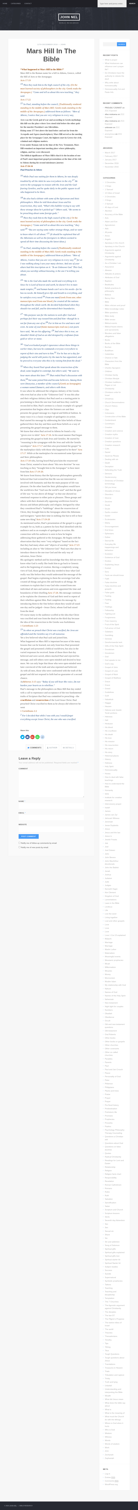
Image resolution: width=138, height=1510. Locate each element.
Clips (107, 409)
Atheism (108, 270)
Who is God (110, 1430)
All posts (108, 232)
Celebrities (109, 354)
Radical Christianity (113, 1157)
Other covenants (112, 1048)
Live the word (110, 914)
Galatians (109, 632)
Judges (108, 885)
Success (108, 1270)
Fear (107, 603)
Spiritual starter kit (112, 1259)
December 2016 (112, 163)
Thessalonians (111, 1336)
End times (109, 530)
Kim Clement (110, 892)
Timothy (108, 1340)
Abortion (108, 211)
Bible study (109, 316)
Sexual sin (109, 1231)
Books (107, 340)
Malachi (108, 939)
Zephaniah (109, 1458)
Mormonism (110, 978)
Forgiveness (110, 617)
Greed (107, 688)
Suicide (108, 1274)
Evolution (109, 554)
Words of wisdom (112, 1444)
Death (107, 463)
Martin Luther (110, 949)
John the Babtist (112, 867)
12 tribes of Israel (112, 193)
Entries (110, 1477)
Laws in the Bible (112, 903)
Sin (106, 1238)
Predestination (111, 1109)
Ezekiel (108, 568)
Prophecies (109, 1119)
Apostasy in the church (114, 243)
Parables (108, 1059)
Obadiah (108, 1013)
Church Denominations (114, 402)
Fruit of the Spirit (112, 624)
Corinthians (110, 424)
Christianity (109, 389)
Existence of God (112, 557)
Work (107, 1447)
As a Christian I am (113, 263)
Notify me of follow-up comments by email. (39, 843)
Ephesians (109, 533)
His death (109, 734)
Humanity (109, 790)
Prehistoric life (111, 1112)
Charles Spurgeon (112, 368)
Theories (108, 1333)
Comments (111, 1481)
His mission (110, 741)
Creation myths (111, 434)
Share (107, 1235)
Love (107, 924)
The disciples (110, 1312)
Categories (16, 3)
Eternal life (109, 541)
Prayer (108, 1098)
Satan (107, 1206)
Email (22, 813)
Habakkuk (109, 699)
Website (23, 825)
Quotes (108, 1153)
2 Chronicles (110, 197)
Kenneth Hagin (111, 889)
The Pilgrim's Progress (114, 1319)
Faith (107, 579)
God (106, 656)
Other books (110, 1038)
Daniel (107, 452)
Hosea (107, 773)
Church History (111, 406)
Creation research (112, 445)
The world (109, 1329)
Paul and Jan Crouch (114, 1069)
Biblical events (111, 323)
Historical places (112, 756)
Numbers (109, 1010)
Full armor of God (112, 628)
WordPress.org (111, 1484)
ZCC (107, 1451)
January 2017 (111, 160)
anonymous (110, 134)
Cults (107, 449)
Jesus (107, 829)
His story (108, 752)
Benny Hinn (110, 298)
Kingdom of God (112, 896)
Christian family (111, 375)
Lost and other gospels (114, 921)
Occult (107, 1021)
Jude (107, 882)
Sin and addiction (112, 1242)
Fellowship (109, 610)
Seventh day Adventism (115, 1220)
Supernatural (110, 1277)
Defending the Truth (113, 470)
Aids (106, 228)
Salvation (109, 1199)
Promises (109, 1116)
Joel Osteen (110, 850)
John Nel (69, 17)
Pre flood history (112, 1105)
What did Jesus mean (114, 1399)
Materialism (110, 953)
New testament (111, 1003)
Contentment (110, 420)
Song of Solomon (112, 1245)
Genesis (108, 639)
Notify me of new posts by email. (35, 847)
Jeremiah (109, 822)
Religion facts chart (113, 1174)
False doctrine (111, 582)
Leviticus (108, 907)
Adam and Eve (111, 221)
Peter (107, 1080)
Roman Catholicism (113, 1185)
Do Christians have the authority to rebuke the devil (114, 76)
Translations (110, 1364)
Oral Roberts (110, 1034)
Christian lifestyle (112, 378)
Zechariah (109, 1455)
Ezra (107, 572)
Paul (107, 1066)
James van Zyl (111, 815)
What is (108, 1409)
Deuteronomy (110, 477)
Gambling (109, 635)
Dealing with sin (111, 459)
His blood (109, 727)
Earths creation (111, 512)
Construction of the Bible (115, 416)
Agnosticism (110, 225)
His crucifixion (111, 731)
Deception (109, 466)
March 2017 (110, 153)
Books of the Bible (112, 343)
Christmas (109, 399)
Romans (108, 1188)
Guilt (107, 696)
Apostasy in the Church (115, 246)
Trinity (107, 1378)
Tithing (108, 1347)
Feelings (108, 607)
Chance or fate (111, 358)
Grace (107, 681)
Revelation (109, 1181)
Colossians (109, 413)
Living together (111, 917)
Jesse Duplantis (111, 825)
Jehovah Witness (112, 818)
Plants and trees (112, 1091)
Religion (108, 1170)
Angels (108, 239)
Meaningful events (112, 956)
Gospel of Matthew (113, 678)
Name (22, 801)
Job (106, 843)
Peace (107, 1073)
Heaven (108, 706)
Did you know (110, 487)
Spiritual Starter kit (112, 1263)
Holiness (108, 763)
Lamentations (110, 899)
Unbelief (108, 1386)
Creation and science (114, 431)
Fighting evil (110, 614)
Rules (107, 1192)
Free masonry (111, 621)
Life (106, 910)
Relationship (110, 1167)
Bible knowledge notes (114, 309)
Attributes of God (112, 277)
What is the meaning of (115, 1413)
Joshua (108, 875)
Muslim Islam (110, 981)
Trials (107, 1371)
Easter (107, 516)
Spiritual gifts (110, 1249)
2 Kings (108, 200)
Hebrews (108, 717)
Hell (106, 720)
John (63, 44)
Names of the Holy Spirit (115, 996)
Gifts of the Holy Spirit (114, 646)
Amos (107, 236)
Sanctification (110, 1203)
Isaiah (107, 807)
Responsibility (111, 1178)
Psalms (108, 1126)
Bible (107, 302)
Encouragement (111, 526)
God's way (109, 664)
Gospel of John (111, 667)
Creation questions (113, 441)
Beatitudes (109, 284)
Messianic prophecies (114, 960)
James (108, 811)
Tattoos (108, 1284)
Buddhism (109, 350)
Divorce (108, 498)
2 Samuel (109, 204)
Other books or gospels (115, 1041)
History (108, 759)
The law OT (110, 1315)
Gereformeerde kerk (113, 642)
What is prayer (111, 60)
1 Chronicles (110, 182)
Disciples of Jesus (112, 491)
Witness (108, 1437)
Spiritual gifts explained (115, 1252)
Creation (108, 427)
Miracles (108, 971)
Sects (107, 1217)
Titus (107, 1350)
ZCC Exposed (111, 111)
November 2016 (112, 167)
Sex (106, 1224)
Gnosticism (109, 649)
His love (108, 738)
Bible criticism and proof (115, 305)
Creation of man (112, 438)
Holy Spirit (109, 766)
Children (108, 371)
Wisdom (108, 1433)
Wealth (108, 1396)
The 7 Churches (112, 1302)
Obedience (109, 1017)
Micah (107, 964)
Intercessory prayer (113, 804)
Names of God (111, 992)
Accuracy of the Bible (114, 214)
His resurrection (111, 745)
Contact (28, 3)
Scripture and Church (114, 1210)
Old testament (111, 1031)
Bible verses (110, 319)
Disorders (109, 494)
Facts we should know (114, 575)
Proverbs (109, 1123)
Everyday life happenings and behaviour (112, 547)
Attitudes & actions (113, 274)
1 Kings (108, 186)
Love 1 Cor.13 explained (115, 935)
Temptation (109, 1298)
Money (108, 974)
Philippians (109, 1087)
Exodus (108, 561)
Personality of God (113, 1076)
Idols (107, 794)
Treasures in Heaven (114, 1368)
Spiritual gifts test (112, 1256)
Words (107, 1440)
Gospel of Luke (111, 671)
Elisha (107, 523)
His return (109, 749)
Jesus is (108, 836)
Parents (108, 1062)
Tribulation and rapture (114, 1375)
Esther (107, 537)
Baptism (108, 281)
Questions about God (114, 1143)
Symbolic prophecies (114, 1281)
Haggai (108, 703)
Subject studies (111, 1267)
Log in (107, 1474)
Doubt (107, 505)
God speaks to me (112, 660)
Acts (106, 218)
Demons (108, 474)
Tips (106, 1343)
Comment (23, 769)
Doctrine (108, 501)
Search (132, 3)
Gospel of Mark (111, 674)
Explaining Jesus (112, 564)
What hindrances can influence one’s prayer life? (114, 66)
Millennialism (110, 967)
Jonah (107, 871)
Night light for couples (114, 1006)
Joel (106, 847)
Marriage (109, 942)
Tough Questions (112, 1354)
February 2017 (111, 156)
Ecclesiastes (110, 519)
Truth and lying (111, 1382)
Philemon (109, 1084)
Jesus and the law (112, 832)
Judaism (108, 878)
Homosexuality (111, 770)
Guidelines (109, 692)
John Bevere (110, 857)
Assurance (109, 267)
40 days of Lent (111, 207)
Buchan (108, 347)
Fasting (108, 596)
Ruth (107, 1195)
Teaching (109, 1288)
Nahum (108, 989)
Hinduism (109, 724)
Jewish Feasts (111, 839)
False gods (109, 592)
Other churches (111, 1045)
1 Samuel (109, 189)
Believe (108, 295)
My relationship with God (115, 985)
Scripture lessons (112, 1213)
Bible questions (111, 312)
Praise (107, 1094)
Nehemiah (109, 999)
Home (5, 3)
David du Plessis (112, 456)
